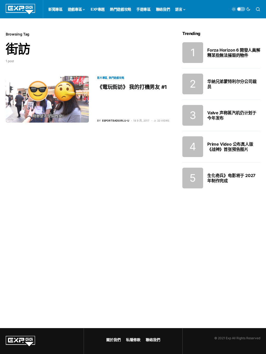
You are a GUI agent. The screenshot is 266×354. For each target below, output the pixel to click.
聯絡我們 (153, 339)
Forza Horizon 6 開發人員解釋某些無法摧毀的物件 (233, 52)
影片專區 (102, 77)
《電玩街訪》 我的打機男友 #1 (132, 87)
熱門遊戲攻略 (116, 77)
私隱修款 (133, 339)
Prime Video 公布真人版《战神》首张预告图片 (230, 146)
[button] (241, 9)
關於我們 (113, 339)
